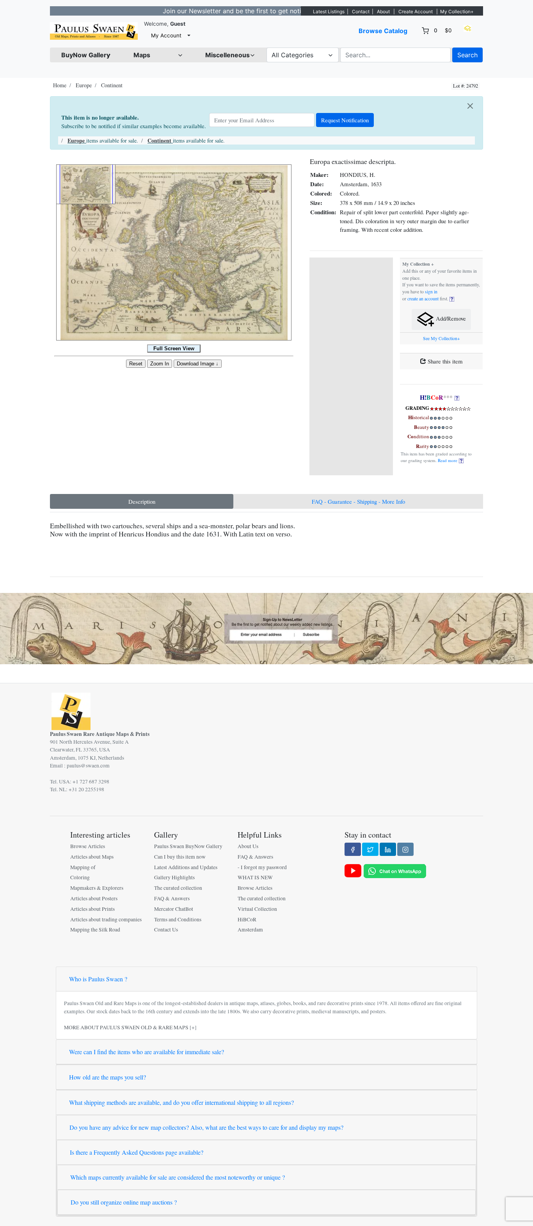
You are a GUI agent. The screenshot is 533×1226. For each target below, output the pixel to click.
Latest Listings (329, 11)
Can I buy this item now (180, 856)
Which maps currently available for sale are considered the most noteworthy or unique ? (177, 1177)
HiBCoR (247, 919)
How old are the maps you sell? (107, 1077)
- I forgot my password (262, 867)
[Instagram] (405, 849)
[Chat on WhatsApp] (395, 870)
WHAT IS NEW (255, 877)
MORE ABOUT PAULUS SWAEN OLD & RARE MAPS (126, 1027)
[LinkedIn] (388, 849)
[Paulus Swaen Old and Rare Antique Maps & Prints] (94, 31)
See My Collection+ (441, 338)
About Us (248, 846)
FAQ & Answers (172, 898)
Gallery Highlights (174, 877)
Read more (448, 460)
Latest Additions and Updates (185, 867)
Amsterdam (250, 929)
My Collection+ (457, 11)
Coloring (80, 877)
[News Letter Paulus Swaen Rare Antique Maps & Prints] (266, 628)
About (383, 11)
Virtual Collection (257, 908)
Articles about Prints (92, 908)
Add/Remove (450, 319)
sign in (431, 292)
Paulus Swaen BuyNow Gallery (188, 846)
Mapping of (83, 867)
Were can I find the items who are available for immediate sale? (146, 1052)
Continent (112, 85)
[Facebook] (353, 849)
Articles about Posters (93, 898)
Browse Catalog (383, 31)
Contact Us (166, 929)
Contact (361, 11)
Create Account (415, 11)
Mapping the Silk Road (95, 929)
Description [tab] (141, 501)
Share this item (444, 361)
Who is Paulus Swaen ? (98, 979)
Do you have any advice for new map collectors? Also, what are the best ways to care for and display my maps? (206, 1127)
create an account (423, 299)
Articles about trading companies (106, 919)
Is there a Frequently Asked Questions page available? (136, 1152)
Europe (84, 85)
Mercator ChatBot (173, 908)
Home (59, 85)
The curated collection (178, 887)
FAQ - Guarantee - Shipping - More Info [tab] (358, 501)
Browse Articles (87, 846)
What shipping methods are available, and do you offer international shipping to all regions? (181, 1102)
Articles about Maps (92, 856)
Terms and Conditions (177, 919)
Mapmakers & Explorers (96, 887)
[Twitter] (370, 849)
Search (467, 55)
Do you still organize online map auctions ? (124, 1202)
